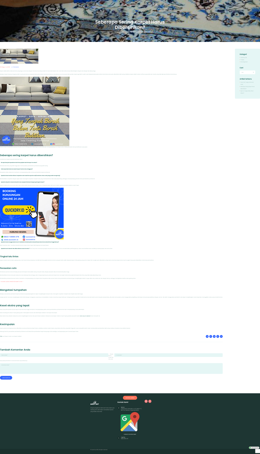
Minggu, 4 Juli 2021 (5, 67)
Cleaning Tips (244, 57)
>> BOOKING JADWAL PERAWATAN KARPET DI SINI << (11, 281)
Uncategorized (244, 62)
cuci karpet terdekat (17, 336)
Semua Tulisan (118, 32)
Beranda (110, 31)
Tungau (242, 59)
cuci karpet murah (7, 336)
